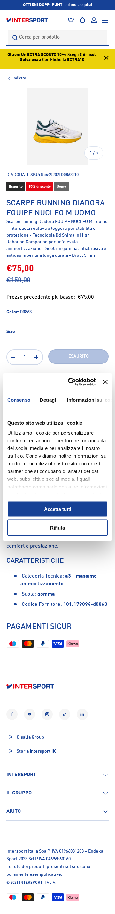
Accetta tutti (57, 509)
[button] (82, 20)
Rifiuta (57, 528)
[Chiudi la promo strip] (106, 59)
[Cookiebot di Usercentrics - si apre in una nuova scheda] (71, 382)
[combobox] (57, 37)
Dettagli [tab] (48, 399)
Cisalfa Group (30, 737)
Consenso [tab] (18, 399)
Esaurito (78, 356)
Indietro (19, 78)
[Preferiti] (71, 20)
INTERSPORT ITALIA (37, 883)
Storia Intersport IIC (37, 751)
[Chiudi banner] (105, 382)
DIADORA (15, 175)
